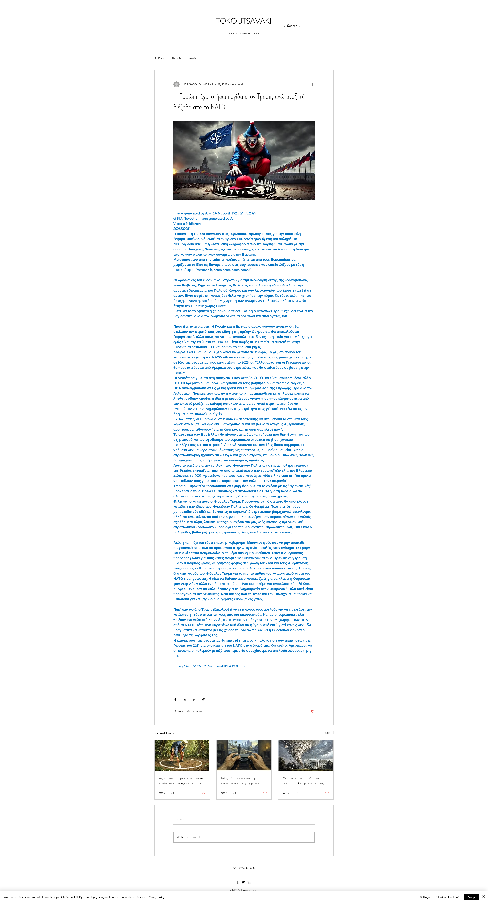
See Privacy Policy (153, 897)
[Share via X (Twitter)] (184, 699)
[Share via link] (203, 699)
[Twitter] (243, 882)
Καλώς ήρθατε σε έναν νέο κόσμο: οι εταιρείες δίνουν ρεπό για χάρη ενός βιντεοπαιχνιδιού (241, 780)
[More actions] (312, 84)
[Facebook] (238, 882)
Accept (471, 897)
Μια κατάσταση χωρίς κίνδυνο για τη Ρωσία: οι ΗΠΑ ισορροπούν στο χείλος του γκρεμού (305, 780)
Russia (192, 58)
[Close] (483, 897)
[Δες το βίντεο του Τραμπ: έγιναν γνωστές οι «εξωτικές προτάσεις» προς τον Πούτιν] (182, 755)
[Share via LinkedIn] (194, 699)
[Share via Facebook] (175, 699)
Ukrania (176, 58)
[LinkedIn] (249, 882)
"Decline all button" (447, 897)
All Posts (159, 58)
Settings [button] (425, 897)
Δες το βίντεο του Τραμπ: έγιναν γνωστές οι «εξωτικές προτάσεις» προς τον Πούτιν (181, 780)
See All (329, 732)
